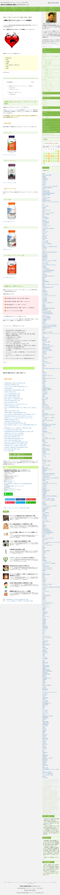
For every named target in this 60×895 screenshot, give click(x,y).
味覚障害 (44, 623)
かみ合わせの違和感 (46, 550)
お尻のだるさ (51, 780)
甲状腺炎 (44, 803)
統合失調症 (44, 694)
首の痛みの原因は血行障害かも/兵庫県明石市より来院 (21, 582)
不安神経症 (44, 320)
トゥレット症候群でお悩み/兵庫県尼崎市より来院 (20, 541)
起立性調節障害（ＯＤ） (46, 703)
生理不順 (44, 682)
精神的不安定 (44, 651)
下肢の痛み (44, 762)
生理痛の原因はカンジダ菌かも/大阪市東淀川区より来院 (17, 599)
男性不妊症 (44, 428)
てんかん (44, 631)
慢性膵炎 (44, 796)
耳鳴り (43, 714)
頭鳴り (43, 322)
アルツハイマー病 (45, 190)
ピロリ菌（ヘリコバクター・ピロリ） (49, 295)
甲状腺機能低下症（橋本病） (47, 715)
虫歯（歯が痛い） (45, 508)
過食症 (43, 664)
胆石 (43, 410)
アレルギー (44, 657)
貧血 (43, 215)
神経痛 (43, 173)
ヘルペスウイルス (45, 591)
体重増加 (48, 788)
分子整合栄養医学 (45, 515)
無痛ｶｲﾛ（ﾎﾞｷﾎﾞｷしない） (49, 60)
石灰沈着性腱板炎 (45, 281)
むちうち (44, 250)
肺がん (50, 805)
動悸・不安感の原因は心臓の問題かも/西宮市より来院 (15, 422)
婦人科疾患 (44, 676)
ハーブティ (50, 784)
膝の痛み (44, 763)
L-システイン (45, 780)
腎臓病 (43, 609)
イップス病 (44, 354)
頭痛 (14, 10)
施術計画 (44, 100)
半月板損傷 (44, 301)
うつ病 (43, 696)
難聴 (43, 371)
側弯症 (43, 753)
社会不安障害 (44, 254)
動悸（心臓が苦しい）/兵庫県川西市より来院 (13, 398)
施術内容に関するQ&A (46, 327)
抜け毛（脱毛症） (45, 242)
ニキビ (43, 501)
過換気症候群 (44, 299)
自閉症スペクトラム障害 (46, 584)
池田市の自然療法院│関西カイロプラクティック (15, 4)
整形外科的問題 (45, 721)
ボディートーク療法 (46, 90)
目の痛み (44, 444)
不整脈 (43, 233)
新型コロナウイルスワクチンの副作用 (49, 260)
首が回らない (44, 484)
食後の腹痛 (50, 809)
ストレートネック (45, 261)
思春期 (55, 794)
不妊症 (43, 683)
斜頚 (43, 421)
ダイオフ (44, 315)
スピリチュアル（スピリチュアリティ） (49, 692)
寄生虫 (43, 376)
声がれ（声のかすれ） (46, 533)
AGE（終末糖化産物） (46, 595)
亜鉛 (43, 434)
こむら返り (56, 780)
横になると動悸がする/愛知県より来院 (12, 396)
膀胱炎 (43, 416)
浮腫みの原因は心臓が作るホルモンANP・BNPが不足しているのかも (18, 415)
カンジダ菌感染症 (45, 512)
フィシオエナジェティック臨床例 (16, 507)
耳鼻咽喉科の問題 (45, 666)
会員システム (45, 102)
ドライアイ (44, 219)
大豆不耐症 (44, 267)
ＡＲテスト (29, 109)
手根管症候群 (44, 291)
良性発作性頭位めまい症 (46, 271)
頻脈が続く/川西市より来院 (10, 391)
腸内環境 (44, 229)
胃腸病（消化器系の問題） (47, 671)
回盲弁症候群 (44, 238)
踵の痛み (44, 402)
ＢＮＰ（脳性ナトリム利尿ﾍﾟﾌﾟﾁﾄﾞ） (49, 813)
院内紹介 (44, 54)
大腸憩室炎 (44, 198)
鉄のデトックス (45, 231)
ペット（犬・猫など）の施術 (47, 774)
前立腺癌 (44, 451)
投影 (48, 796)
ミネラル (44, 385)
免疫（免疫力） (45, 626)
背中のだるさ (54, 805)
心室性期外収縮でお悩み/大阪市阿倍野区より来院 (14, 389)
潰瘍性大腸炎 (44, 217)
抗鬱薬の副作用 (45, 179)
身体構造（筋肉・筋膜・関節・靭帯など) (49, 252)
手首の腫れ (44, 493)
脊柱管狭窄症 (44, 752)
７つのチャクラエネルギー (47, 432)
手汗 (43, 330)
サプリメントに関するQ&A (47, 302)
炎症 (57, 801)
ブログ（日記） (45, 777)
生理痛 (43, 680)
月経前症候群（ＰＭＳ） (46, 678)
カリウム (44, 455)
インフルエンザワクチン (46, 409)
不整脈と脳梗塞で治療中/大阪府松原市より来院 (14, 438)
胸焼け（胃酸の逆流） (46, 449)
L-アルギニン (44, 226)
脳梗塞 (43, 643)
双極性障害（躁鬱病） (46, 194)
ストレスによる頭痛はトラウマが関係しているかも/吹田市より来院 (19, 600)
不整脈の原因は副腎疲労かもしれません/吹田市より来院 (16, 443)
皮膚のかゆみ (44, 361)
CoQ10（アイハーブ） (7, 249)
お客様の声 (52, 7)
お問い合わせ (42, 7)
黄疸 (50, 811)
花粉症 (43, 661)
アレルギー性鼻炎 (45, 476)
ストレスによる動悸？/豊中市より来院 (12, 393)
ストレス (44, 659)
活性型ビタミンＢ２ (46, 801)
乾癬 (43, 540)
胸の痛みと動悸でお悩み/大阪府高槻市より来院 (14, 434)
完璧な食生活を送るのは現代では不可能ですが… (20, 565)
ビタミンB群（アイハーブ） (8, 277)
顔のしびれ (45, 809)
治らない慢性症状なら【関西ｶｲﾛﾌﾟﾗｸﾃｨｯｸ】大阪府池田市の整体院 (18, 483)
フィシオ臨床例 (46, 117)
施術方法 (44, 79)
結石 (43, 638)
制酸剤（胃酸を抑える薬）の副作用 (49, 424)
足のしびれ (44, 423)
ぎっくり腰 (44, 518)
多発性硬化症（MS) (46, 344)
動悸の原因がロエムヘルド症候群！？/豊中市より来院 (15, 445)
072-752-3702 (54, 3)
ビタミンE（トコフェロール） (48, 602)
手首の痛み (44, 735)
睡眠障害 (44, 280)
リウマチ (44, 686)
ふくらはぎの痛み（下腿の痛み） (48, 228)
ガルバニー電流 (45, 481)
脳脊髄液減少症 (45, 724)
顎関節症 (44, 731)
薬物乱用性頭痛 (45, 467)
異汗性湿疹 (49, 803)
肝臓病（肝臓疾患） (46, 644)
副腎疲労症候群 (45, 717)
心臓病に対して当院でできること (15, 92)
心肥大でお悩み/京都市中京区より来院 (12, 400)
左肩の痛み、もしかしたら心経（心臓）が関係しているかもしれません (19, 417)
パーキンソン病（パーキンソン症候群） (49, 505)
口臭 (43, 592)
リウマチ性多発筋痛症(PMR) (47, 313)
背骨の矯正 (45, 807)
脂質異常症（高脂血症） (46, 460)
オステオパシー (45, 539)
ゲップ (43, 571)
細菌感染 (44, 570)
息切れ (43, 554)
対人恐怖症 (44, 274)
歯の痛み (44, 624)
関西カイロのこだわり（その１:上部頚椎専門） (50, 57)
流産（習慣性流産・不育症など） (48, 275)
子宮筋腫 (44, 452)
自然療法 (24, 507)
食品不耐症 (44, 351)
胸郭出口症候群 (45, 738)
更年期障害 (44, 679)
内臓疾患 (27, 507)
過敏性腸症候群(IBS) (46, 673)
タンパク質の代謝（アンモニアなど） (49, 264)
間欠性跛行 (44, 340)
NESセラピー (44, 323)
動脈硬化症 (44, 488)
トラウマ (44, 634)
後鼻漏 (49, 794)
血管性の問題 (12, 87)
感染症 (43, 400)
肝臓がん (44, 184)
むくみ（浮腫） (45, 700)
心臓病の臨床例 (12, 94)
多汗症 (43, 273)
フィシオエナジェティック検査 (12, 109)
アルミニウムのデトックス (47, 362)
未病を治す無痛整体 (48, 63)
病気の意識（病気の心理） (47, 312)
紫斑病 (43, 403)
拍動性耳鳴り (52, 796)
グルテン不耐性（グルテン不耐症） (49, 438)
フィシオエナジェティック (15, 461)
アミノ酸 (44, 456)
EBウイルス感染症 (45, 214)
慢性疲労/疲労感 (45, 701)
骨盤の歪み (44, 372)
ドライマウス (44, 437)
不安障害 (44, 305)
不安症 (43, 655)
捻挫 (43, 411)
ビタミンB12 (44, 358)
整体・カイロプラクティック (47, 407)
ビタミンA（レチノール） (47, 567)
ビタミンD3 (44, 585)
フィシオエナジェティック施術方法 (49, 563)
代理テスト (45, 105)
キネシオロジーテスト (46, 225)
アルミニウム (55, 782)
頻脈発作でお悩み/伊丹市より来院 (11, 419)
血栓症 (43, 577)
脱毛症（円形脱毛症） (46, 316)
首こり (43, 204)
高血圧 (43, 654)
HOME (5, 7)
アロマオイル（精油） (46, 341)
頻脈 (43, 466)
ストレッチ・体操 (45, 406)
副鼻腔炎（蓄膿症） (46, 665)
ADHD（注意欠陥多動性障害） (48, 532)
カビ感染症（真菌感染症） (47, 187)
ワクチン (44, 463)
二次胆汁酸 (55, 786)
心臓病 (5, 507)
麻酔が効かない (45, 811)
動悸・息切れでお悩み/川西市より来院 (12, 436)
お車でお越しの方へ (46, 95)
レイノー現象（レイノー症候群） (48, 417)
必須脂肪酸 (44, 177)
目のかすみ (44, 292)
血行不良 (44, 581)
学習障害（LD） (45, 612)
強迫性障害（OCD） (46, 347)
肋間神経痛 (44, 746)
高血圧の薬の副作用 (46, 490)
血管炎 (43, 303)
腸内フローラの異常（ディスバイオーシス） (50, 284)
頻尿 (43, 523)
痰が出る (44, 208)
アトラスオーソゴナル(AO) (48, 85)
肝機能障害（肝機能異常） (47, 389)
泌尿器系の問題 (45, 662)
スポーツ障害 (44, 725)
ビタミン (44, 288)
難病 (43, 633)
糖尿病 (43, 511)
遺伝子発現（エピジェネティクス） (49, 378)
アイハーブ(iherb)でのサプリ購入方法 (49, 131)
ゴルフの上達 (44, 235)
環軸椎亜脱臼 (44, 256)
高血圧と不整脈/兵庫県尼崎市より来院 (12, 395)
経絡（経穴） (44, 259)
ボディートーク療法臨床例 (47, 773)
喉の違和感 (44, 560)
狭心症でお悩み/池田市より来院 (11, 402)
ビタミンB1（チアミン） (47, 507)
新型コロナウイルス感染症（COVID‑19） (50, 246)
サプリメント (44, 296)
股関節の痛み (44, 760)
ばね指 (43, 395)
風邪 (43, 546)
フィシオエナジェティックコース (9, 318)
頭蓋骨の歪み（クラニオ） (47, 469)
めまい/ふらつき (45, 713)
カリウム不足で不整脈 (9, 450)
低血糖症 (44, 386)
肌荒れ (43, 472)
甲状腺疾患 (44, 557)
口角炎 (43, 564)
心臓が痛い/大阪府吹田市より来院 (11, 405)
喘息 (43, 556)
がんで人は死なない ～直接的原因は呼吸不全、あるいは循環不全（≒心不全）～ (20, 414)
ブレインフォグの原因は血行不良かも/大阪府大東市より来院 (22, 515)
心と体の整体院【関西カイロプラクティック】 (14, 485)
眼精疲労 (44, 675)
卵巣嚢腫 (44, 509)
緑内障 (43, 594)
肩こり (43, 745)
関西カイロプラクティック (9, 481)
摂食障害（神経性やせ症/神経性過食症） (49, 495)
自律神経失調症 (45, 704)
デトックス (44, 249)
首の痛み (44, 742)
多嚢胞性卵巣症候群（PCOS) (47, 287)
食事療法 (44, 176)
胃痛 (43, 364)
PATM (43, 435)
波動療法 (44, 647)
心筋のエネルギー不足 (14, 89)
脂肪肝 (43, 285)
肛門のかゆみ (45, 805)
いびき (43, 446)
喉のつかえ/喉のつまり (46, 603)
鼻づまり (44, 589)
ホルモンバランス (45, 616)
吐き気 (43, 617)
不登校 (43, 599)
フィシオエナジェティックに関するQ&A (49, 186)
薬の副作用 (44, 619)
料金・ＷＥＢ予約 (33, 7)
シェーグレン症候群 (46, 465)
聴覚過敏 (44, 620)
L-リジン (44, 430)
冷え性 (43, 707)
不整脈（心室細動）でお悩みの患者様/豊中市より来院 (15, 412)
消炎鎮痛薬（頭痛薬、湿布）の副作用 (49, 326)
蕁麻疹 (43, 382)
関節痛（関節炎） (45, 767)
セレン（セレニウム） (46, 210)
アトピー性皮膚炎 (45, 268)
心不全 (43, 522)
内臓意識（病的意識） (46, 200)
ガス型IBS (44, 486)
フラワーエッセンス (46, 636)
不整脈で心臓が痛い (9, 388)
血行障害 (44, 236)
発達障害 (44, 622)
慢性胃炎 (44, 547)
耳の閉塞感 (44, 504)
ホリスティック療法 (48, 83)
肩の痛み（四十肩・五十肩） (47, 420)
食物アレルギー (45, 413)
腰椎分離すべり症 (45, 221)
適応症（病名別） (42, 10)
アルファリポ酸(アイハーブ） (9, 221)
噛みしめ (44, 605)
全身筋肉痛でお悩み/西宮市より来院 (17, 549)
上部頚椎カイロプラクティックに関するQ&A (50, 477)
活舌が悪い (53, 801)
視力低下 (44, 535)
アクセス (28, 470)
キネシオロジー (47, 81)
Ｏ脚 (43, 766)
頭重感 (43, 575)
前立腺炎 (54, 790)
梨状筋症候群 (44, 759)
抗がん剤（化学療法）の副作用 (48, 498)
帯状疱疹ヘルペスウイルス (47, 375)
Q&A (43, 336)
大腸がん (44, 526)
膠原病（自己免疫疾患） (46, 685)
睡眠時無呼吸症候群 (46, 669)
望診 (56, 796)
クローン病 (44, 427)
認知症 (43, 536)
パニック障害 (44, 710)
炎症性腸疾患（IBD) (46, 191)
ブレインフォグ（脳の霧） (47, 350)
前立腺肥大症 (44, 393)
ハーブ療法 (9, 507)
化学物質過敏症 (45, 697)
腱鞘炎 (43, 396)
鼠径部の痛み (44, 257)
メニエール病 (44, 711)
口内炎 (43, 343)
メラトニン (44, 462)
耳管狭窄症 (44, 613)
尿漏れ (43, 282)
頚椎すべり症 (44, 734)
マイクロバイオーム (46, 606)
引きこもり (44, 610)
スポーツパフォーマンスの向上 (48, 212)
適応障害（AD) (45, 641)
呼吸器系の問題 (45, 627)
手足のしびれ (44, 739)
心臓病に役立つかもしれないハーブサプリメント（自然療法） (21, 85)
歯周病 (43, 615)
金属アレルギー (45, 528)
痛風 (43, 549)
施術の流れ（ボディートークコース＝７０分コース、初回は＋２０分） (52, 77)
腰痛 (23, 10)
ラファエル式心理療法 (46, 317)
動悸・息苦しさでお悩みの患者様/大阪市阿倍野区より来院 (16, 441)
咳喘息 (43, 245)
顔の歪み (44, 728)
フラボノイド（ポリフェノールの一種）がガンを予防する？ (22, 557)
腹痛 (49, 807)
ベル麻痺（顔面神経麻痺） (47, 786)
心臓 (52, 794)
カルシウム (44, 180)
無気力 (43, 645)
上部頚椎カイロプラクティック (48, 474)
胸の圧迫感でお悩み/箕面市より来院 (12, 384)
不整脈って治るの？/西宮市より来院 (12, 410)
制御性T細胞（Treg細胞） (47, 790)
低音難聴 (44, 788)
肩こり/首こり (33, 10)
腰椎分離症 (44, 470)
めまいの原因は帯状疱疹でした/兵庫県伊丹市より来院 (21, 524)
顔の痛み (44, 329)
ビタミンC (44, 183)
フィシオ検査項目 (45, 218)
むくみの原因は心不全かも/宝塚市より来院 (13, 429)
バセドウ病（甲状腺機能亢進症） (48, 270)
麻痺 (56, 809)
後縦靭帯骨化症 (45, 755)
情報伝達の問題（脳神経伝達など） (49, 473)
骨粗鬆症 (44, 266)
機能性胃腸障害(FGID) (46, 348)
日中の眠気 (44, 224)
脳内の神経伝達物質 (46, 574)
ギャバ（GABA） (45, 205)
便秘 (43, 708)
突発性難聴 (44, 718)
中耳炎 (43, 239)
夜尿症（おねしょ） (46, 479)
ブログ (5, 10)
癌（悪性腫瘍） (45, 658)
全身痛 (43, 727)
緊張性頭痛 (44, 516)
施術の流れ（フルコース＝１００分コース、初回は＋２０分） (51, 73)
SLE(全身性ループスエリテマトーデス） (49, 483)
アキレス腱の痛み (45, 222)
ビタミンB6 (44, 232)
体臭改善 (44, 207)
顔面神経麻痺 (44, 309)
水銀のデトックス (45, 448)
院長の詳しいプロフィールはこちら (49, 42)
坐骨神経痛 (44, 756)
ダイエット (44, 690)
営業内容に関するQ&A (46, 425)
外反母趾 (44, 480)
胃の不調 (44, 497)
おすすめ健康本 (45, 294)
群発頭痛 (44, 277)
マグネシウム (44, 519)
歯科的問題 (44, 687)
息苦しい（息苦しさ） (46, 521)
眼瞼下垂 (44, 365)
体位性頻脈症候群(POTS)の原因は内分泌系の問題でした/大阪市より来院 (19, 431)
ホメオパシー (44, 629)
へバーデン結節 (45, 240)
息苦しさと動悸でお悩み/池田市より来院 (13, 440)
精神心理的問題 (45, 689)
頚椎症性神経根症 (54, 807)
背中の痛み (44, 748)
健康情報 (44, 608)
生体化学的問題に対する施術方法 (48, 414)
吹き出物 (44, 588)
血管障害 (44, 650)
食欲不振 (44, 514)
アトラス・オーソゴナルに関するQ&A (49, 324)
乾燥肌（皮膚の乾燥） (46, 445)
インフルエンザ (45, 392)
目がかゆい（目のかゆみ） (47, 568)
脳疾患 (43, 439)
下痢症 (43, 383)
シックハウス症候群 (46, 197)
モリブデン (44, 578)
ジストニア (44, 601)
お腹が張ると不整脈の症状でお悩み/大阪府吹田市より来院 (16, 447)
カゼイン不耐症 (45, 397)
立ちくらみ (44, 459)
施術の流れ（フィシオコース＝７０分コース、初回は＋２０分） (52, 70)
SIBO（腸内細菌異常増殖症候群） (48, 193)
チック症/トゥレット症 (46, 561)
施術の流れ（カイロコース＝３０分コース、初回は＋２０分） (51, 67)
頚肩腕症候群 (44, 431)
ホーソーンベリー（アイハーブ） (9, 154)
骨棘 (54, 809)
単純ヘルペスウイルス (46, 453)
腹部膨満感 (44, 491)
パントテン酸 (44, 442)
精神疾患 (44, 441)
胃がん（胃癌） (45, 263)
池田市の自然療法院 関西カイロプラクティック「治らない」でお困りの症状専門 (30, 888)
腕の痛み (44, 289)
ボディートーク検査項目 (46, 243)
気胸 (43, 355)
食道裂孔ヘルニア (45, 337)
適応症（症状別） (52, 10)
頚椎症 (43, 732)
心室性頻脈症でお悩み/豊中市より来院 (12, 421)
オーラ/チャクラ (45, 640)
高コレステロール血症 (46, 310)
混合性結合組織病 (45, 529)
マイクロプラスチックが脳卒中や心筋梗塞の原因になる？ (16, 386)
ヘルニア (44, 749)
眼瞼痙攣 (44, 502)
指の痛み (44, 741)
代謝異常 (44, 494)
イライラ (44, 582)
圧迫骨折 (51, 792)
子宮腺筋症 (56, 792)
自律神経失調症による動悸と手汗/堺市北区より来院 (15, 382)
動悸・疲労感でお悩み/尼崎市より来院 (12, 448)
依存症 (43, 630)
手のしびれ (44, 487)
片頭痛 (43, 379)
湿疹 (43, 278)
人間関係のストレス (46, 319)
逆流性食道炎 (44, 672)
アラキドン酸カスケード (47, 782)
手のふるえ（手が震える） (47, 637)
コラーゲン (45, 784)
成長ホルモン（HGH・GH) (47, 357)
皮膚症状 (44, 699)
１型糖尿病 (44, 247)
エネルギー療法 (45, 648)
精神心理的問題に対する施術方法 (48, 308)
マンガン (44, 553)
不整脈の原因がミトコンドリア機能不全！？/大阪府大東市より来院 (18, 427)
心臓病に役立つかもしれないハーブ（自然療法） (14, 433)
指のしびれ (44, 253)
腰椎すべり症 (44, 399)
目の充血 (53, 803)
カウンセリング (45, 693)
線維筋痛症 (44, 525)
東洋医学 (44, 776)
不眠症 (43, 706)
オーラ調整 (44, 298)
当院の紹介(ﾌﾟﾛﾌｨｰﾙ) (14, 7)
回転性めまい (44, 390)
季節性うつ (45, 794)
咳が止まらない (45, 792)
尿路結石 (44, 306)
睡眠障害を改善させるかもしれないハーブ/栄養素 (20, 591)
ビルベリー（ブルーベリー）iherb (9, 182)
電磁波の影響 (44, 404)
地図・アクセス (23, 7)
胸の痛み (44, 598)
